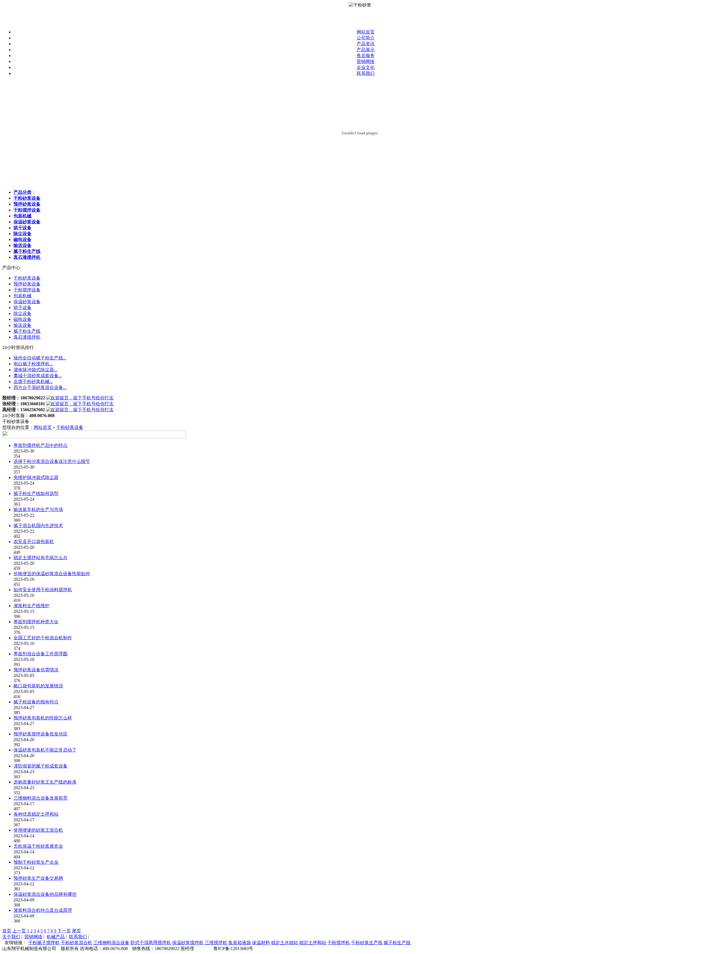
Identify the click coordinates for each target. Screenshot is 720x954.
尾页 (76, 930)
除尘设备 (23, 313)
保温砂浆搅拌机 (188, 942)
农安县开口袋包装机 (34, 541)
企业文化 (366, 67)
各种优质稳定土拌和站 (36, 814)
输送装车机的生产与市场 (38, 509)
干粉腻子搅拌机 (44, 942)
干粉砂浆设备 (27, 278)
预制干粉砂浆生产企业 (36, 862)
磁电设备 (23, 319)
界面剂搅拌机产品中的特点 (41, 445)
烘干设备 (23, 307)
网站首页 (366, 32)
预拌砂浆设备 (27, 284)
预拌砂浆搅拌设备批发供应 (41, 734)
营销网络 (366, 61)
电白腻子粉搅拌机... (33, 363)
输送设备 (23, 325)
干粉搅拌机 (338, 942)
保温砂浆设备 (27, 301)
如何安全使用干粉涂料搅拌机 (43, 589)
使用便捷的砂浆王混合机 (38, 830)
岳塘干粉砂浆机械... (33, 381)
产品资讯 (366, 43)
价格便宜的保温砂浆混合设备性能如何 (52, 573)
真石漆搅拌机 (27, 337)
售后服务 (366, 55)
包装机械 (23, 295)
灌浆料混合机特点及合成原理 (43, 910)
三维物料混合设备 (111, 942)
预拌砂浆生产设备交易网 (38, 878)
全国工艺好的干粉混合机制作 (43, 637)
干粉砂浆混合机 (76, 942)
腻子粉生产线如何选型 (36, 493)
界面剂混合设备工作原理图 (41, 653)
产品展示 (366, 49)
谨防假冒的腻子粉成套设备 (41, 766)
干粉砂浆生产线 (366, 942)
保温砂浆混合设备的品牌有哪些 (45, 894)
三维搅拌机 (216, 942)
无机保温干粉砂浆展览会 (38, 846)
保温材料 (261, 942)
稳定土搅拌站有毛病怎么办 (41, 557)
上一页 (19, 930)
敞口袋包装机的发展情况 (38, 685)
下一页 (64, 930)
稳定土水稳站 (284, 942)
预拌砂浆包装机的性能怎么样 (43, 718)
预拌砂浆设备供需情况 (36, 669)
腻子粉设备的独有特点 (36, 701)
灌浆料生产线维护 (32, 605)
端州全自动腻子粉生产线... (40, 358)
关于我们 (11, 936)
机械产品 (56, 936)
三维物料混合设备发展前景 (41, 798)
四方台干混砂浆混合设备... (40, 387)
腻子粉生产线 (27, 331)
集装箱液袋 (239, 942)
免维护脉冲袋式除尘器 (36, 477)
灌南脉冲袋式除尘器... (35, 369)
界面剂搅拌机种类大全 (36, 621)
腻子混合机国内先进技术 (38, 525)
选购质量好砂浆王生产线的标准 (45, 782)
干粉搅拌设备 (27, 289)
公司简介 (366, 37)
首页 (6, 930)
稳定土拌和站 (312, 942)
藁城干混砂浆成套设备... (38, 375)
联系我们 (366, 73)
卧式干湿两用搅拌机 (150, 942)
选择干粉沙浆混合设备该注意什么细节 (52, 461)
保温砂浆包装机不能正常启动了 (45, 750)
